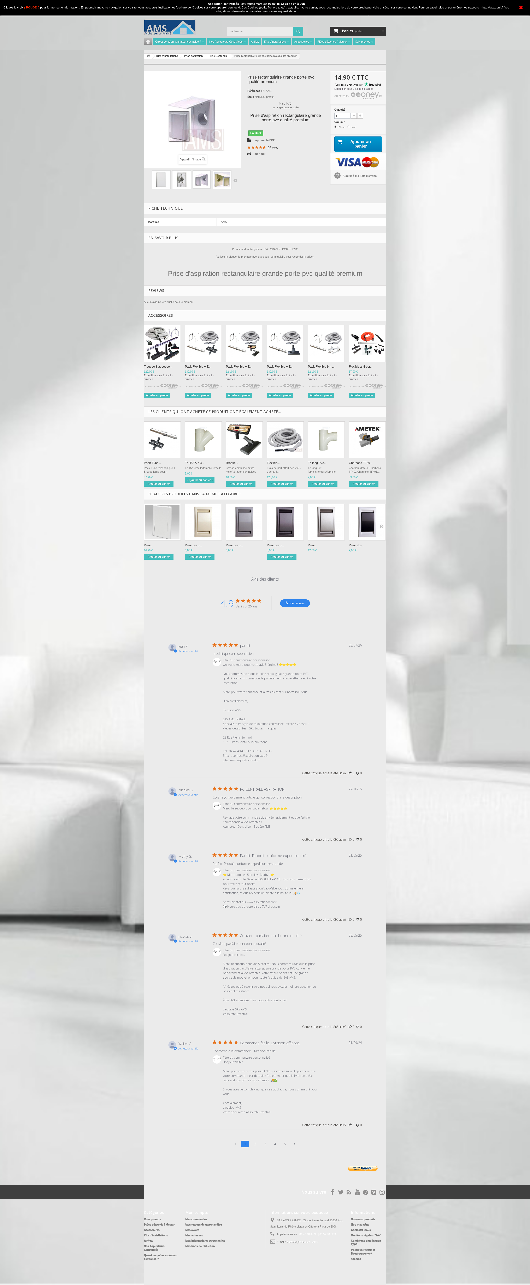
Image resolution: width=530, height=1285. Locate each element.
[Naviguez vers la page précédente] (235, 1144)
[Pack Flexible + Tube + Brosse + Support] (203, 343)
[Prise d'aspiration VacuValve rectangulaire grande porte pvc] (161, 180)
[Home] (148, 41)
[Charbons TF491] (367, 439)
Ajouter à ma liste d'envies (359, 175)
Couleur (339, 121)
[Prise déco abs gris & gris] (244, 522)
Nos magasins (360, 1224)
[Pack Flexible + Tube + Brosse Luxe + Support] (285, 343)
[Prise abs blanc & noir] (367, 522)
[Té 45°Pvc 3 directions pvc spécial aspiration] (203, 439)
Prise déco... (193, 545)
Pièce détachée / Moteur (332, 41)
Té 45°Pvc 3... (194, 463)
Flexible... (273, 463)
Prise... (148, 545)
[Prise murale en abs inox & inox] (326, 522)
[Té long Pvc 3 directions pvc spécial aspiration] (326, 439)
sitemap (356, 1258)
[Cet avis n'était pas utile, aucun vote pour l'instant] (357, 773)
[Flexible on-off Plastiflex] (285, 439)
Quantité (339, 109)
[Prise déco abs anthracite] (285, 522)
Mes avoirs (192, 1229)
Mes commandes (196, 1219)
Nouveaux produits (363, 1219)
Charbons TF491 (360, 463)
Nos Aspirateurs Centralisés (226, 41)
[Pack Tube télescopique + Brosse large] (162, 439)
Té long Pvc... (317, 463)
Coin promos (362, 41)
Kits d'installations (275, 41)
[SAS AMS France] (182, 27)
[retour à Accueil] (148, 56)
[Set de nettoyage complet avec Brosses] (162, 343)
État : (250, 96)
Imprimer (259, 153)
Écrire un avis (295, 603)
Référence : (254, 90)
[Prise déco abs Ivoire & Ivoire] (203, 522)
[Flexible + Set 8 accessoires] (367, 343)
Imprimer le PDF (264, 140)
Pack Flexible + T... (198, 366)
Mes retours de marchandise (203, 1224)
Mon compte (196, 1212)
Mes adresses (194, 1235)
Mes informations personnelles (205, 1240)
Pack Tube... (152, 463)
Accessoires (301, 41)
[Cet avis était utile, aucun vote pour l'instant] (350, 773)
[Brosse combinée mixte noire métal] (244, 439)
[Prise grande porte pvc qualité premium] (162, 522)
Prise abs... (356, 545)
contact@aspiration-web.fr (302, 1241)
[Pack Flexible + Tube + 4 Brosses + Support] (326, 343)
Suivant (235, 180)
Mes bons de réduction (200, 1246)
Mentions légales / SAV (366, 1235)
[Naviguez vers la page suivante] (295, 1144)
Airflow (255, 41)
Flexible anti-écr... (360, 366)
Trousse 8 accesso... (158, 366)
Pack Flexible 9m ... (321, 366)
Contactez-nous (361, 1229)
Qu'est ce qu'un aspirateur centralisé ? (178, 41)
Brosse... (232, 463)
